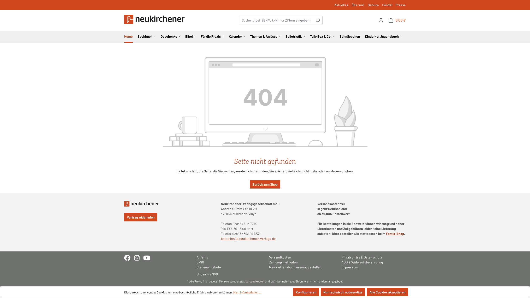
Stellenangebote (209, 267)
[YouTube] (148, 257)
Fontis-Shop (395, 234)
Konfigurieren (306, 292)
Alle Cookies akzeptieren (388, 292)
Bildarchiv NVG (207, 274)
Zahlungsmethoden (283, 262)
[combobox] (276, 20)
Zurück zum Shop (265, 184)
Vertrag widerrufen (141, 217)
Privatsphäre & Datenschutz (362, 257)
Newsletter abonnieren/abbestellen (295, 267)
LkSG (200, 262)
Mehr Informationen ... (247, 292)
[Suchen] (318, 20)
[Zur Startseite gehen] (155, 19)
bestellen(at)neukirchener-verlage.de (248, 238)
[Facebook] (129, 257)
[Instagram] (138, 257)
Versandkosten (280, 257)
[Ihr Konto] (381, 20)
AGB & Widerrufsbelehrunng (362, 262)
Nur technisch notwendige (343, 292)
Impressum (350, 267)
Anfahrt (202, 257)
